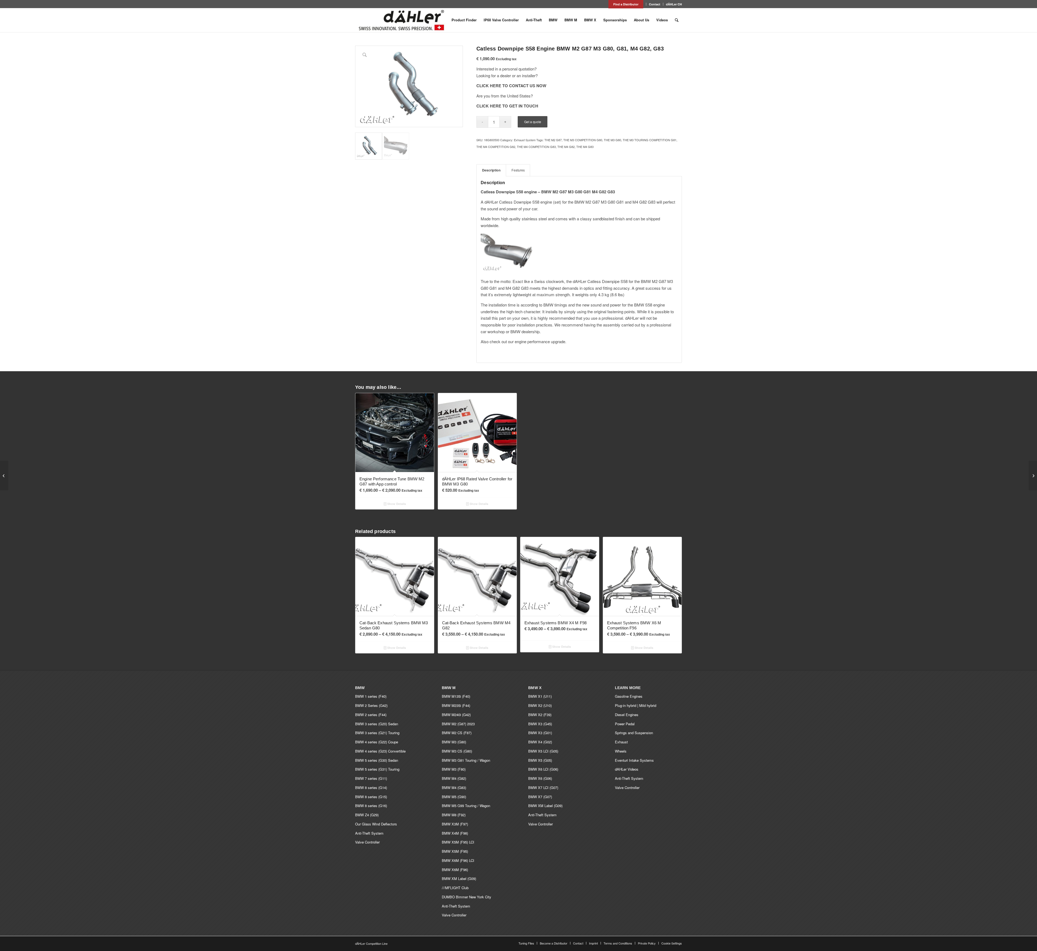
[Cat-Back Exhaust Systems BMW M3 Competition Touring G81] (4, 475)
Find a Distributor (625, 4)
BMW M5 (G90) (454, 796)
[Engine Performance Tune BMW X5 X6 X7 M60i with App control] (1033, 475)
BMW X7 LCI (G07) (543, 787)
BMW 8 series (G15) (371, 796)
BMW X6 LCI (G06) (543, 769)
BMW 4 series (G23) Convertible (380, 751)
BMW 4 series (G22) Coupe (376, 741)
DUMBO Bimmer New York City (466, 896)
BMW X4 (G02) (540, 741)
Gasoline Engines (628, 696)
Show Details (396, 504)
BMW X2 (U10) (540, 705)
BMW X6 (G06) (540, 778)
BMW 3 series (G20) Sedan (376, 723)
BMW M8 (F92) (454, 814)
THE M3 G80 (612, 140)
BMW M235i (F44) (456, 705)
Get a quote (532, 121)
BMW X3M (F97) (455, 824)
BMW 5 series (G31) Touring (377, 769)
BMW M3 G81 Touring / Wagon (466, 760)
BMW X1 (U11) (540, 696)
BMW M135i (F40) (456, 696)
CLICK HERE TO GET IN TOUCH (507, 106)
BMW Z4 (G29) (367, 814)
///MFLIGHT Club (455, 887)
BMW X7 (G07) (540, 796)
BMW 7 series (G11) (371, 778)
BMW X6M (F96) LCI (458, 860)
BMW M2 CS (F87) (457, 732)
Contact (654, 4)
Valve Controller (367, 842)
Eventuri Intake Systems (634, 760)
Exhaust (621, 741)
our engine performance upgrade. (537, 341)
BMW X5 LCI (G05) (543, 751)
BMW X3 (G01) (540, 732)
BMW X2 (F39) (539, 714)
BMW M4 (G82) (454, 778)
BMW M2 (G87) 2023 (458, 723)
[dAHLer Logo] (401, 20)
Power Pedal (625, 723)
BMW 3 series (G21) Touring (377, 732)
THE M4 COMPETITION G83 (536, 146)
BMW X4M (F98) (455, 833)
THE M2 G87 (553, 140)
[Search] (676, 20)
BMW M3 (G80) (454, 741)
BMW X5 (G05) (540, 760)
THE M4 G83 (585, 146)
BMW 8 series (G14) (371, 787)
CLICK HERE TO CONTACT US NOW (511, 86)
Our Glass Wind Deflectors (376, 824)
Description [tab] (491, 170)
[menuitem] (626, 4)
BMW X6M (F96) (455, 869)
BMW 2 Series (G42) (371, 705)
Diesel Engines (626, 714)
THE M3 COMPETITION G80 (582, 140)
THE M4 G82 (566, 146)
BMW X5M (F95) (455, 851)
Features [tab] (518, 170)
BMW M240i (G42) (456, 714)
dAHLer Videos (626, 769)
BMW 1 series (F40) (370, 696)
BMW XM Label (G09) (459, 878)
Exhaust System (525, 140)
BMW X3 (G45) (540, 723)
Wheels (621, 751)
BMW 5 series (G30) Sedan (376, 760)
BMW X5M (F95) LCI (458, 842)
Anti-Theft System (369, 833)
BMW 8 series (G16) (371, 805)
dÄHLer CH (674, 4)
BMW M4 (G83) (454, 787)
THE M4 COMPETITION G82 (495, 146)
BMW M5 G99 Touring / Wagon (466, 805)
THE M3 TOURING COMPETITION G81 (649, 140)
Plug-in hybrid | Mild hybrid (635, 705)
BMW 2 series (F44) (370, 714)
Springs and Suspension (634, 732)
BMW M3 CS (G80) (457, 751)
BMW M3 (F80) (454, 769)
